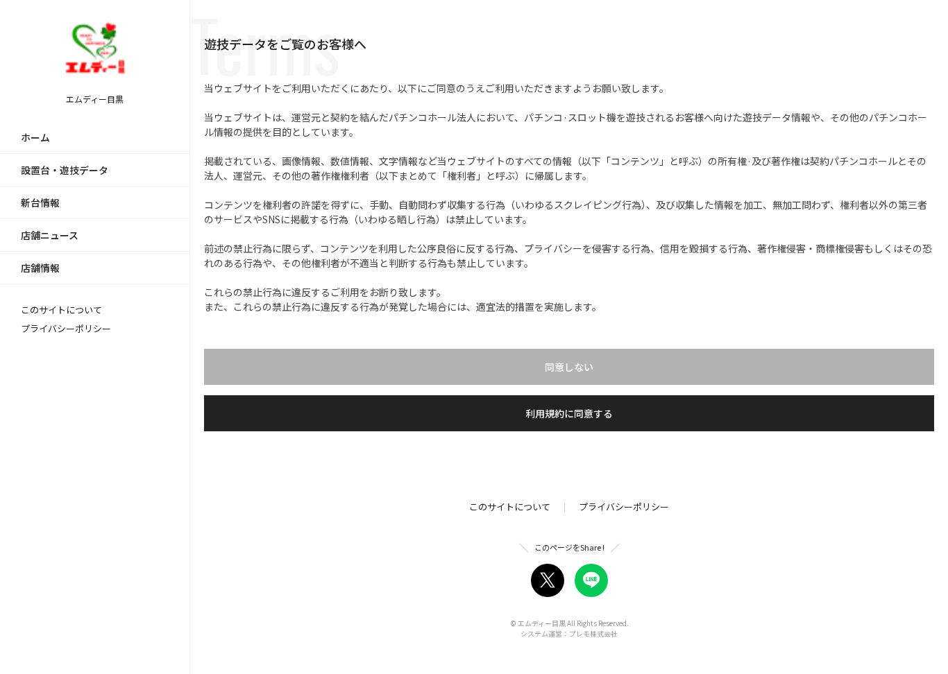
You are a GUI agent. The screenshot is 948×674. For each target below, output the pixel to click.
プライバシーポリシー (66, 328)
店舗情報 (40, 268)
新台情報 (40, 202)
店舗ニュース (49, 235)
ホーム (35, 137)
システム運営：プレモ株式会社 (569, 633)
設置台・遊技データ (64, 170)
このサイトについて (61, 309)
